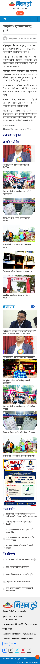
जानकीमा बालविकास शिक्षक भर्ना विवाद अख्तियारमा (16, 296)
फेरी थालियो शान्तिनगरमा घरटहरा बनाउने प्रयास (17, 246)
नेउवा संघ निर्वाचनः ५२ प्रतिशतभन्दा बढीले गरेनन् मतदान (17, 193)
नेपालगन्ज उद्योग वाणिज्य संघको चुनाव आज (17, 271)
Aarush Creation (32, 662)
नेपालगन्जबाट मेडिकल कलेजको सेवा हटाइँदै (21, 560)
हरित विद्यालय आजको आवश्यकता (17, 567)
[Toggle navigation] (34, 19)
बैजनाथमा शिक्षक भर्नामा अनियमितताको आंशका (16, 219)
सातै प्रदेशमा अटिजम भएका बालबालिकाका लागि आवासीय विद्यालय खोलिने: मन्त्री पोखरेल (19, 332)
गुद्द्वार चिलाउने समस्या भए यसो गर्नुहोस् (19, 574)
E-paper (20, 13)
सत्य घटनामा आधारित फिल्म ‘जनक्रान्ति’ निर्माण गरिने (19, 589)
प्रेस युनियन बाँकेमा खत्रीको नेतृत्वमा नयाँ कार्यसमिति (16, 382)
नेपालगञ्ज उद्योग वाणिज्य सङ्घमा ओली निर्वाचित (16, 166)
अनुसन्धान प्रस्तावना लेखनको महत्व (18, 582)
